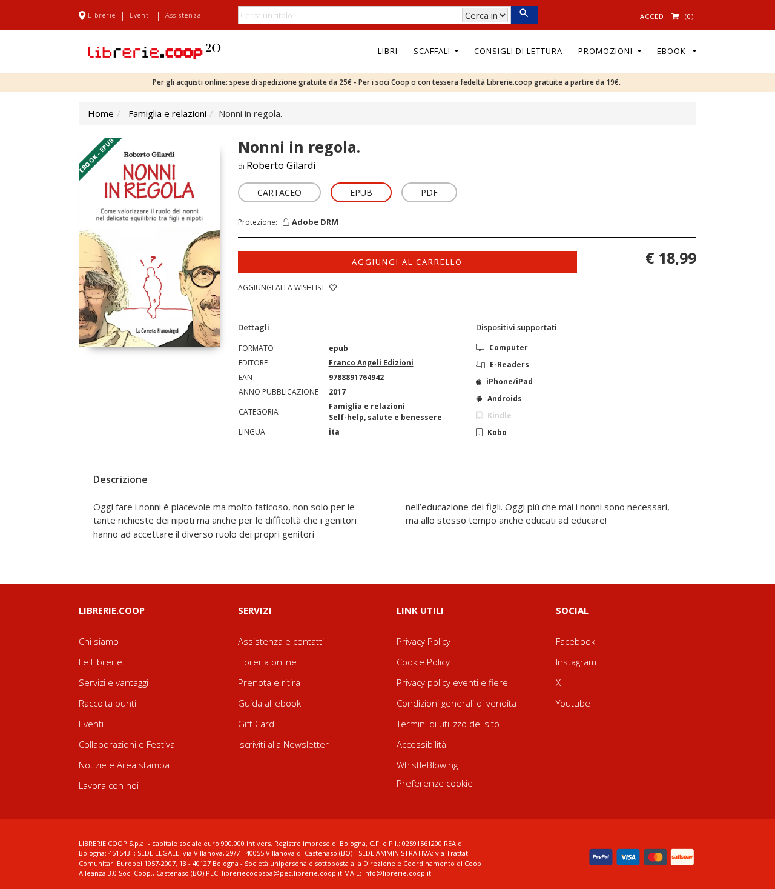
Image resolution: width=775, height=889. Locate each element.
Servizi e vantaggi (113, 682)
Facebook (575, 641)
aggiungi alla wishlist (282, 287)
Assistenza (183, 14)
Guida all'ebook (269, 703)
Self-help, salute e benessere (385, 417)
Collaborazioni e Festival (128, 744)
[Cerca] (524, 15)
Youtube (573, 703)
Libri (388, 50)
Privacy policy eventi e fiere (452, 682)
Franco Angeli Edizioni (371, 363)
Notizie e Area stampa (124, 765)
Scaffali (433, 50)
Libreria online (267, 662)
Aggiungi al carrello (407, 261)
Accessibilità (421, 744)
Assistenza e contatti (281, 641)
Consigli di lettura (518, 50)
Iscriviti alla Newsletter (283, 744)
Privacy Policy (423, 641)
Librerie (102, 14)
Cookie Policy (423, 662)
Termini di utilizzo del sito (448, 724)
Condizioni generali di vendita (456, 703)
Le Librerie (100, 662)
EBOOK (674, 50)
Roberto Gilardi (280, 165)
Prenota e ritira (269, 682)
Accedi (653, 16)
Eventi (140, 14)
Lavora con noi (109, 785)
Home (101, 113)
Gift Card (256, 724)
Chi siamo (99, 641)
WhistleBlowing (427, 765)
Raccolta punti (107, 703)
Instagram (576, 662)
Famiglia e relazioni (167, 113)
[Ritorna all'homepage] (154, 50)
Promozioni (606, 50)
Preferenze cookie (435, 783)
